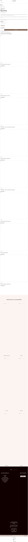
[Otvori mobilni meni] (27, 1)
